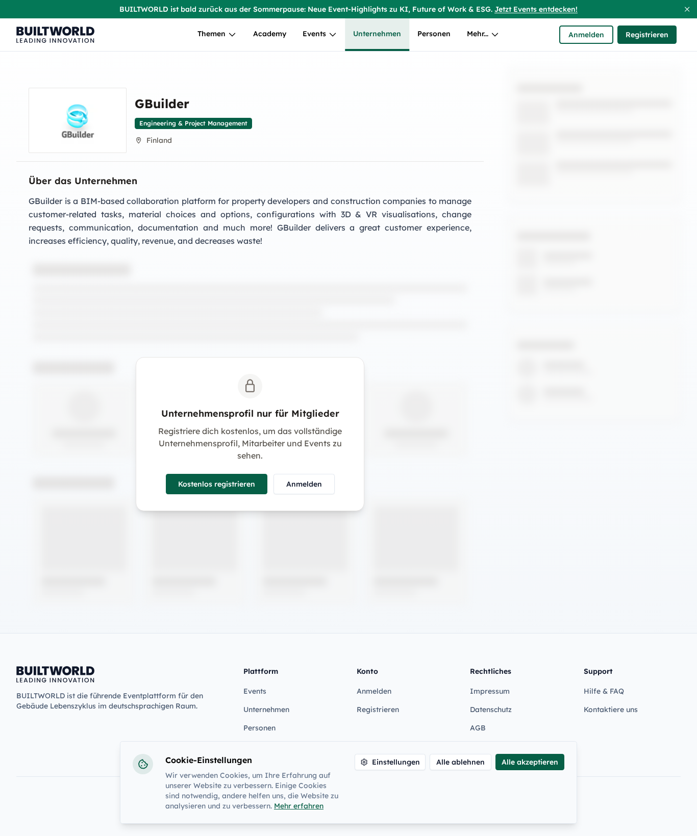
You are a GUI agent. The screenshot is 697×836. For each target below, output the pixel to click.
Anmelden (586, 34)
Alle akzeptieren (530, 762)
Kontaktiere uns (611, 709)
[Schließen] (687, 9)
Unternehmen (377, 33)
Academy (269, 33)
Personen (434, 33)
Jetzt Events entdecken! (536, 9)
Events (314, 33)
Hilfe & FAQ (604, 691)
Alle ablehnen (460, 762)
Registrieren (647, 34)
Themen (211, 33)
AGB (478, 727)
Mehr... (477, 33)
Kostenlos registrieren (216, 484)
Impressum (490, 691)
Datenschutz (491, 709)
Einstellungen (396, 762)
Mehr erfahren (298, 805)
